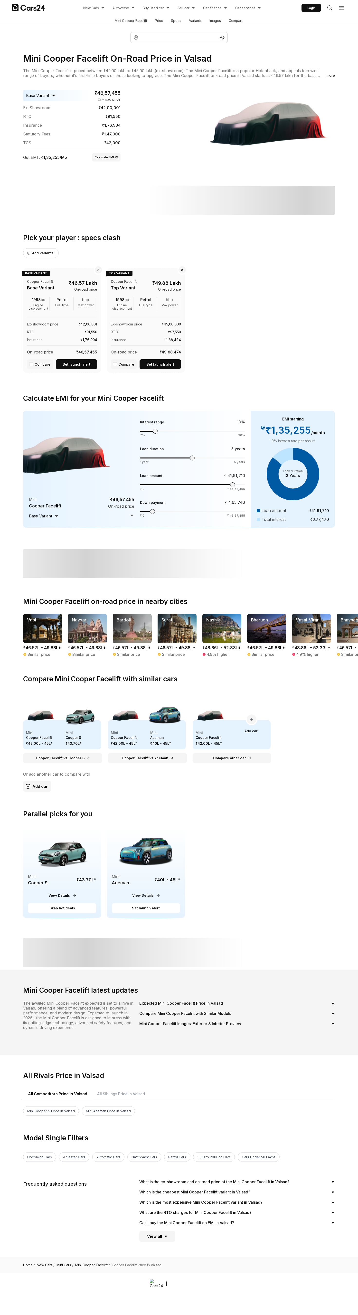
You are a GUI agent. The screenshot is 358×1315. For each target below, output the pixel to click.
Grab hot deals (62, 908)
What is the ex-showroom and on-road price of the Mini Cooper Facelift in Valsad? (214, 1181)
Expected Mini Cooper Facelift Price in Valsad (181, 1003)
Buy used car (153, 8)
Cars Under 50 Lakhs (258, 1157)
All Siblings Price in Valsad (121, 1093)
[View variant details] (62, 319)
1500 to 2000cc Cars (214, 1157)
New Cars (91, 8)
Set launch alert (76, 364)
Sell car (183, 8)
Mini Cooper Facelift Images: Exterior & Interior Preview (190, 1023)
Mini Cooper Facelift (131, 21)
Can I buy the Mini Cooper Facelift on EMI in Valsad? (186, 1222)
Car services (245, 8)
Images (215, 21)
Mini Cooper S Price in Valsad (51, 1111)
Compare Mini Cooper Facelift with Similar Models (185, 1013)
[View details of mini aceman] (146, 872)
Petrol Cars (177, 1157)
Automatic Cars (108, 1157)
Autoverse (121, 8)
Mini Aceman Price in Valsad (108, 1111)
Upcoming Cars (39, 1157)
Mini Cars (65, 1265)
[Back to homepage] (28, 8)
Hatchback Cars (144, 1157)
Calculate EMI (104, 157)
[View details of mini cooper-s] (62, 872)
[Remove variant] (98, 270)
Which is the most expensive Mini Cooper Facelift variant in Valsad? (201, 1202)
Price (159, 21)
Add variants (43, 253)
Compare (236, 21)
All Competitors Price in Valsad (57, 1093)
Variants (195, 21)
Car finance (212, 8)
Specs (176, 21)
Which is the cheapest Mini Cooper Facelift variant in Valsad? (194, 1192)
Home (29, 1265)
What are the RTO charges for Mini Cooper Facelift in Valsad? (195, 1212)
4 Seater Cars (74, 1157)
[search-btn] (330, 8)
